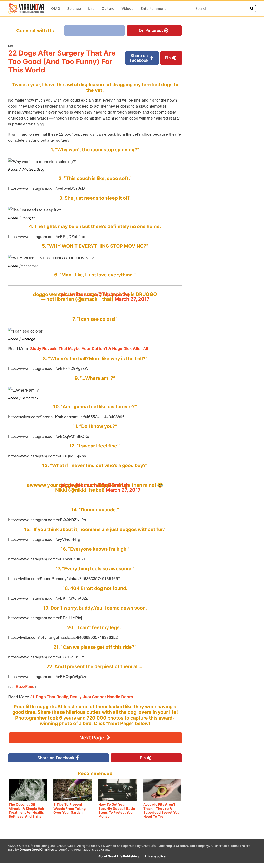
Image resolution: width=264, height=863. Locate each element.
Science (74, 8)
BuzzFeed (25, 686)
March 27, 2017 (132, 299)
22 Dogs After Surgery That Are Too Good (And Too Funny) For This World (62, 61)
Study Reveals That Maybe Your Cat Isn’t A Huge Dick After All (89, 348)
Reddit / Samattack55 (25, 398)
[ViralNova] (26, 8)
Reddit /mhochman (23, 266)
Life (91, 8)
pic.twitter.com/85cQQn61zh (95, 485)
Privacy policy (155, 856)
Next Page (92, 738)
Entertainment (153, 8)
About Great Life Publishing (118, 856)
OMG (55, 8)
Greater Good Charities (37, 849)
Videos (127, 8)
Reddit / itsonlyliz (21, 218)
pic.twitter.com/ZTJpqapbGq (95, 294)
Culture (108, 8)
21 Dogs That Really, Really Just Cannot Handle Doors (81, 697)
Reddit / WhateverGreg (26, 169)
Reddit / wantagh (21, 339)
